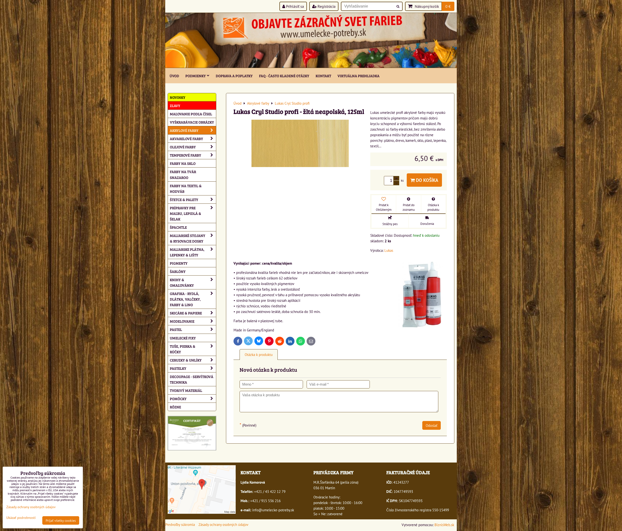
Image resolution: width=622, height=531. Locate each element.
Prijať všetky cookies (61, 520)
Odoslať (431, 425)
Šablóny (178, 271)
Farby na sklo (183, 163)
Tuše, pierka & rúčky (182, 349)
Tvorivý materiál (186, 390)
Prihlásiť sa (294, 6)
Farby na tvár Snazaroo (183, 174)
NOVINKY (177, 97)
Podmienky (195, 75)
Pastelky (178, 368)
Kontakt (323, 75)
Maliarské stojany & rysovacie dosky (187, 238)
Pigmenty (179, 263)
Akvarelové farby (186, 138)
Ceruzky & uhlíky (186, 359)
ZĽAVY (175, 105)
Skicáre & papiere (186, 312)
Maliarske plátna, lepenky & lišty (187, 252)
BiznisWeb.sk (444, 524)
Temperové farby (185, 155)
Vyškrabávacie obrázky (192, 122)
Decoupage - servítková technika (191, 379)
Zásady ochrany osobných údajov (223, 524)
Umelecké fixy (183, 337)
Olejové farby (183, 146)
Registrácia (326, 6)
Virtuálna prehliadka (358, 75)
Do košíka (426, 180)
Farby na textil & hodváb (186, 188)
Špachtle (178, 227)
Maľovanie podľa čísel (191, 113)
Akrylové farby (184, 130)
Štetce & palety (184, 199)
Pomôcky (178, 398)
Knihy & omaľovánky (182, 282)
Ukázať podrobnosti (21, 518)
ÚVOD (174, 75)
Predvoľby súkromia (180, 524)
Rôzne (175, 406)
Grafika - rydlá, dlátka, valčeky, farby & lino (185, 299)
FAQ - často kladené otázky (284, 75)
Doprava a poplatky (234, 75)
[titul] (311, 66)
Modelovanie (182, 321)
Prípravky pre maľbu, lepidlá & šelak (185, 213)
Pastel (176, 329)
